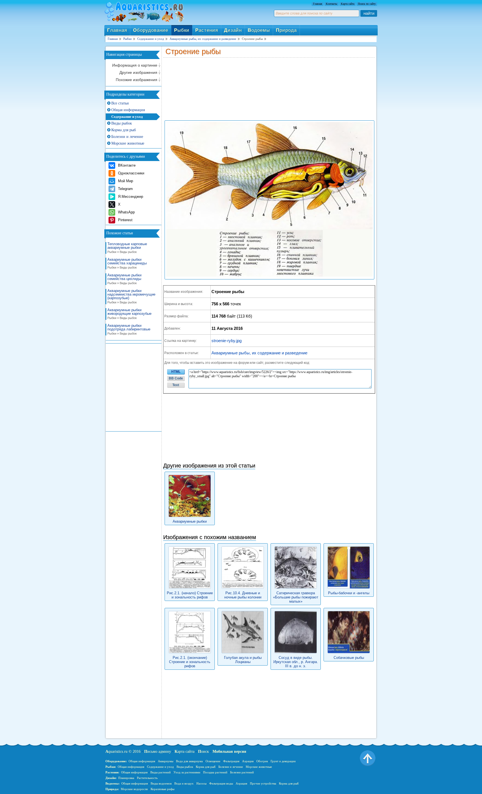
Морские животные (127, 143)
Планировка (126, 778)
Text (175, 385)
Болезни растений (242, 772)
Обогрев (262, 761)
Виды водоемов (161, 783)
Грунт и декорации (283, 761)
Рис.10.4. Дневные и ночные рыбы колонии (242, 595)
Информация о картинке (134, 65)
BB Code (176, 378)
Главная (317, 3)
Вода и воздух (184, 783)
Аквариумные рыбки (190, 521)
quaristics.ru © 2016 (123, 751)
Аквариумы (165, 761)
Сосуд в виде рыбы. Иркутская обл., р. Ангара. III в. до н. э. (295, 662)
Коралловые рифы (162, 789)
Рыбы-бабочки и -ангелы (348, 593)
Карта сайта (347, 3)
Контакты (331, 3)
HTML (175, 372)
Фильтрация (231, 761)
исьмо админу (157, 751)
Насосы (201, 783)
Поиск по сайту (367, 3)
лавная (117, 30)
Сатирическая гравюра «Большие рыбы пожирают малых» (295, 597)
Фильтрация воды (221, 783)
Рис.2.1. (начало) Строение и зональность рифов (190, 595)
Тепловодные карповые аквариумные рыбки (127, 248)
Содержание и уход (127, 117)
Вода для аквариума (189, 761)
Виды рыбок (121, 123)
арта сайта (184, 751)
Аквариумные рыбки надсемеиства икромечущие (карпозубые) (131, 296)
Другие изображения (138, 72)
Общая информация (128, 110)
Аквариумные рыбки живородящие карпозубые (129, 314)
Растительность (147, 778)
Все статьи (120, 103)
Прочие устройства (263, 783)
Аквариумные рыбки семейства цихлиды (124, 279)
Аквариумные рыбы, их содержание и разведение (259, 352)
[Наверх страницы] (367, 757)
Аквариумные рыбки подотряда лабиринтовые (128, 329)
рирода (286, 30)
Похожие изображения (136, 79)
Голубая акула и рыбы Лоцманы (243, 660)
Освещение (213, 761)
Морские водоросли (134, 789)
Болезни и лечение (127, 137)
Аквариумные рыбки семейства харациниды (127, 263)
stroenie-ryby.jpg (226, 340)
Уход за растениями (186, 772)
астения (206, 30)
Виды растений (160, 772)
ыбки (181, 30)
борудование (150, 30)
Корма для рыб (123, 130)
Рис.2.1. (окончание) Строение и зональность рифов (189, 662)
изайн (233, 30)
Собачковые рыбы (349, 658)
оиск (203, 751)
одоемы (259, 30)
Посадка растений (215, 772)
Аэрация (248, 761)
